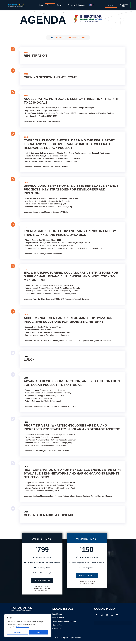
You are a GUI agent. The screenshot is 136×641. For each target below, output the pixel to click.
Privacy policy (58, 618)
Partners (71, 5)
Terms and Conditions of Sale (64, 621)
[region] (27, 625)
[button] (123, 5)
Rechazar (17, 632)
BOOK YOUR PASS (42, 580)
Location (81, 5)
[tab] (68, 37)
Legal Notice (57, 614)
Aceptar (38, 632)
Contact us (56, 629)
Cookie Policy (57, 625)
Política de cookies (22, 627)
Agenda (50, 5)
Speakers (60, 5)
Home (41, 5)
